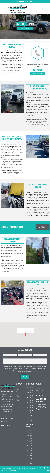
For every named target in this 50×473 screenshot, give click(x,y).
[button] (25, 334)
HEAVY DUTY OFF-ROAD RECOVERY (12, 240)
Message (5, 357)
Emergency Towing (19, 388)
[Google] (41, 467)
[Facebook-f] (37, 467)
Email (19, 352)
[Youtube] (47, 470)
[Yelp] (44, 467)
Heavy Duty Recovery (19, 399)
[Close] (31, 329)
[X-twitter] (47, 467)
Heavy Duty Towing (18, 396)
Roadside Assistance (18, 392)
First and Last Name (7, 352)
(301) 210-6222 (30, 2)
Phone (34, 352)
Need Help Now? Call (21, 2)
